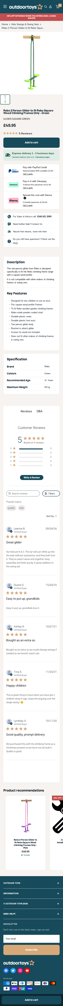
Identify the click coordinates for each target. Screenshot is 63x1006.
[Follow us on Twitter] (13, 971)
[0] (57, 7)
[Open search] (45, 6)
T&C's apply (28, 174)
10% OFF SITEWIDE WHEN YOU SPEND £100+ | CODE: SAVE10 (31, 17)
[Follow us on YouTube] (27, 971)
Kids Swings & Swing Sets (25, 24)
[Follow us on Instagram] (20, 971)
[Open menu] (5, 6)
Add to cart (31, 142)
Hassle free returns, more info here (30, 231)
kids (21, 508)
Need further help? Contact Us (27, 224)
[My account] (51, 6)
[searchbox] (23, 493)
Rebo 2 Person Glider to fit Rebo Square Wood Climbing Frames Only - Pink (25, 844)
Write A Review (32, 477)
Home (5, 24)
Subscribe (31, 950)
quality (11, 508)
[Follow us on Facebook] (6, 971)
